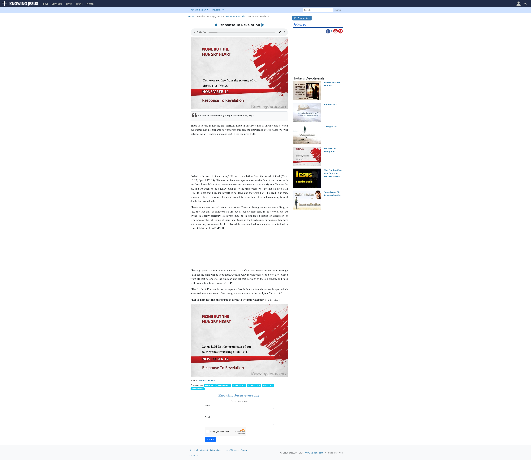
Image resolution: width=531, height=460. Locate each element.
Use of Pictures (232, 450)
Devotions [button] (57, 3)
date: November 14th (235, 16)
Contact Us (194, 455)
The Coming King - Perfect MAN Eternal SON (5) (333, 173)
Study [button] (69, 3)
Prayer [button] (90, 3)
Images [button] (79, 3)
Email (207, 417)
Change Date (303, 18)
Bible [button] (45, 3)
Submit (210, 439)
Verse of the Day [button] (198, 9)
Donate (244, 450)
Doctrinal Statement (198, 450)
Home (191, 16)
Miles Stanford (207, 380)
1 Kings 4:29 (330, 126)
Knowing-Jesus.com (314, 452)
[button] (518, 3)
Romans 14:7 (330, 104)
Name (207, 405)
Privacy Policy (216, 450)
